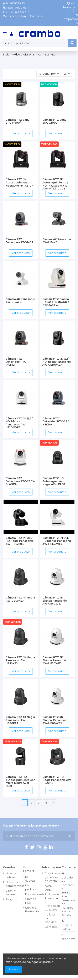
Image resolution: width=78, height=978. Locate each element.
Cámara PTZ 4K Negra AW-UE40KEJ (20, 599)
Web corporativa (14, 16)
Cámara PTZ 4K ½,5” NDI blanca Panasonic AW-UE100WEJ (19, 423)
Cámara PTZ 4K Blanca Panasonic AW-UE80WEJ (54, 720)
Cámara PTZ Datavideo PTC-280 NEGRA (55, 421)
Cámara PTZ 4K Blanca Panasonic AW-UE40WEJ (54, 600)
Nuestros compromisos (15, 883)
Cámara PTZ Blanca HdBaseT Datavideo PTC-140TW (55, 302)
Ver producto (21, 133)
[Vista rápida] (26, 115)
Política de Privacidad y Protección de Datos (52, 902)
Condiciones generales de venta (53, 877)
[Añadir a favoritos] (15, 115)
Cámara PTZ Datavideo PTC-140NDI (16, 361)
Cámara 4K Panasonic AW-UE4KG (57, 241)
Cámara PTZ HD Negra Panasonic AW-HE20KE (57, 779)
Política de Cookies (50, 918)
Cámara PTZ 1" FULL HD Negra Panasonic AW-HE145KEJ (19, 541)
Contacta (36, 16)
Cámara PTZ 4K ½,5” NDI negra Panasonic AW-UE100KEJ (56, 361)
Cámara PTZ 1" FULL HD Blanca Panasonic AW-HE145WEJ (57, 541)
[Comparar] (20, 115)
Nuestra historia (11, 875)
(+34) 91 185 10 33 (14, 3)
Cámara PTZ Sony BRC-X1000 (54, 121)
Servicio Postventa (32, 909)
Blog (9, 899)
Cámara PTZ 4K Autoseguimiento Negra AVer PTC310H (19, 182)
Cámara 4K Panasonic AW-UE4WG (20, 300)
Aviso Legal (48, 887)
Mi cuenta (30, 878)
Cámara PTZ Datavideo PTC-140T (19, 241)
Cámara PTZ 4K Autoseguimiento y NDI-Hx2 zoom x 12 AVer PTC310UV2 (55, 184)
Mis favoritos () (69, 7)
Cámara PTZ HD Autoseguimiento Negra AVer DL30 (54, 481)
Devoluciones (34, 894)
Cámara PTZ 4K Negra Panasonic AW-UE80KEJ (20, 720)
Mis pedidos (30, 887)
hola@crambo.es (15, 7)
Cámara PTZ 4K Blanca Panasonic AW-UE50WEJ (54, 660)
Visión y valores (11, 892)
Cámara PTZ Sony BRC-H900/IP (17, 121)
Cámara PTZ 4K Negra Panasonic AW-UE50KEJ (20, 660)
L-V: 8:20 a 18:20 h (15, 12)
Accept (14, 969)
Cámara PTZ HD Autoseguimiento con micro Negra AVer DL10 (20, 781)
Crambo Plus (30, 900)
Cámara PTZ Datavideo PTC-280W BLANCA (20, 481)
